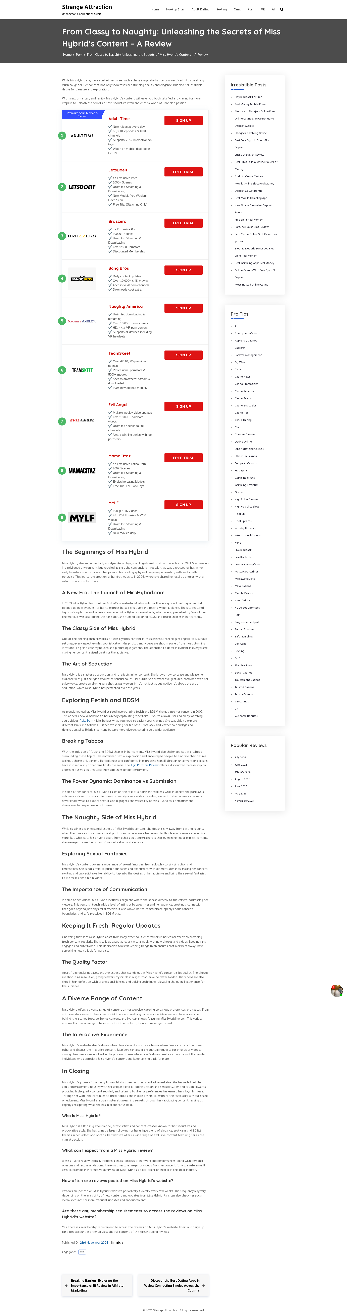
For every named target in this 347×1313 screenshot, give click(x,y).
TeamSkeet (119, 353)
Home (155, 9)
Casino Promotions (246, 384)
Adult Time (119, 118)
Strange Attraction (87, 7)
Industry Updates (245, 528)
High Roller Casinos (246, 499)
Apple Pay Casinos (246, 340)
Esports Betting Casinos (249, 449)
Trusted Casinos (244, 687)
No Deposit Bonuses (247, 608)
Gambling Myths (245, 478)
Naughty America (125, 306)
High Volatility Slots (247, 507)
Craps (238, 427)
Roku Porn (86, 720)
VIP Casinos (242, 701)
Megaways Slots (245, 579)
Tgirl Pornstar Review (145, 765)
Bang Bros (118, 268)
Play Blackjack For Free (248, 97)
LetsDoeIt (118, 169)
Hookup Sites (175, 9)
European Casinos (245, 463)
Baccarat (240, 348)
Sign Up (183, 121)
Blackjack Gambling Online (251, 133)
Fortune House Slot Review (252, 227)
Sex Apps (240, 644)
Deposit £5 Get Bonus (248, 191)
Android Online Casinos (249, 176)
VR (263, 9)
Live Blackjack (243, 550)
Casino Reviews (244, 391)
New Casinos (242, 600)
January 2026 (243, 772)
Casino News (242, 377)
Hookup (240, 514)
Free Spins (241, 470)
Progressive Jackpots (247, 622)
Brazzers (117, 221)
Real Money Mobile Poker (250, 104)
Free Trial (183, 172)
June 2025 (241, 786)
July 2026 (240, 757)
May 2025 (241, 793)
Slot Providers (243, 665)
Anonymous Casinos (247, 333)
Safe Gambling (244, 636)
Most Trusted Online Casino (251, 285)
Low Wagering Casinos (248, 564)
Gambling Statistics (246, 485)
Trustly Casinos (244, 694)
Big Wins (240, 362)
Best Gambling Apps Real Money (254, 263)
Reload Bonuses (244, 629)
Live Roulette (243, 557)
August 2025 (242, 779)
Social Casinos (243, 673)
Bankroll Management (248, 355)
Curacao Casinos (245, 434)
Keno (238, 543)
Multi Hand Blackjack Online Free (255, 111)
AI (273, 9)
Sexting (221, 9)
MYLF (113, 502)
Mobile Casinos (244, 593)
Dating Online (243, 442)
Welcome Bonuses (246, 716)
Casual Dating (243, 420)
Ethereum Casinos (246, 456)
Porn (251, 9)
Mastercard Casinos (246, 571)
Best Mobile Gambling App (251, 198)
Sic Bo (238, 658)
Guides (239, 492)
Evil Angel (117, 404)
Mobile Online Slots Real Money (254, 183)
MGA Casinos (243, 586)
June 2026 (241, 765)
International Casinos (248, 535)
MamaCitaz (119, 455)
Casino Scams (243, 398)
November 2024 (244, 801)
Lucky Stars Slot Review (249, 155)
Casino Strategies (245, 405)
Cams (237, 9)
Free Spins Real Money (248, 220)
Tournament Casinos (247, 680)
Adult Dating (200, 9)
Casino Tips (241, 413)
